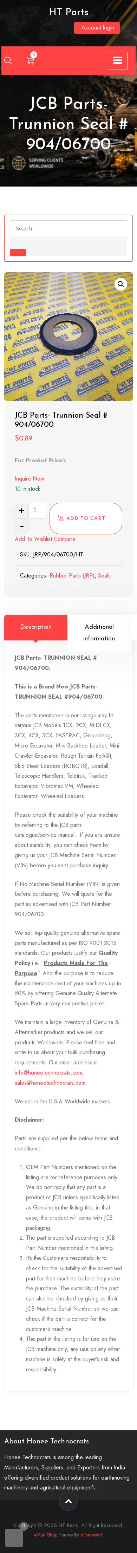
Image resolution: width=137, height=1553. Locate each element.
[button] (121, 284)
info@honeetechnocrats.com (48, 1073)
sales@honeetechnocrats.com (50, 1083)
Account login (97, 28)
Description (36, 627)
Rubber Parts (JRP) (72, 576)
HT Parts (69, 13)
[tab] (35, 633)
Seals (104, 576)
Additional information (99, 633)
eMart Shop (45, 1534)
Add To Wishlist (33, 539)
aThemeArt (91, 1534)
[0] (14, 1538)
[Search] (8, 60)
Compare (65, 539)
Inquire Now (29, 479)
